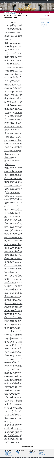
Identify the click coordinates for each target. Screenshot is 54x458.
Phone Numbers (30, 453)
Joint (10, 2)
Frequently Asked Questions (8, 455)
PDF (49, 15)
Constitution (28, 12)
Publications (30, 2)
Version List (42, 29)
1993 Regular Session (16, 13)
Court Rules (24, 12)
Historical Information (7, 451)
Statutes (17, 12)
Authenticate (46, 15)
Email (33, 452)
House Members (18, 452)
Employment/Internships (8, 452)
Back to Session (43, 21)
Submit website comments (31, 454)
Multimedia (26, 2)
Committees (17, 2)
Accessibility (6, 454)
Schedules (13, 2)
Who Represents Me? (19, 451)
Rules (21, 12)
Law (23, 2)
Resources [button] (42, 19)
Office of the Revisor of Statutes (13, 10)
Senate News (41, 452)
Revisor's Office (32, 12)
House (4, 2)
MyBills (40, 453)
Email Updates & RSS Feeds (42, 454)
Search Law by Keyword (39, 12)
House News (40, 451)
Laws (19, 12)
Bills (21, 2)
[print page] (49, 12)
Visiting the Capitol (7, 453)
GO (15, 12)
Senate (7, 2)
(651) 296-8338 (30, 452)
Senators (17, 453)
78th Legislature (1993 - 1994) (9, 13)
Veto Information (43, 26)
